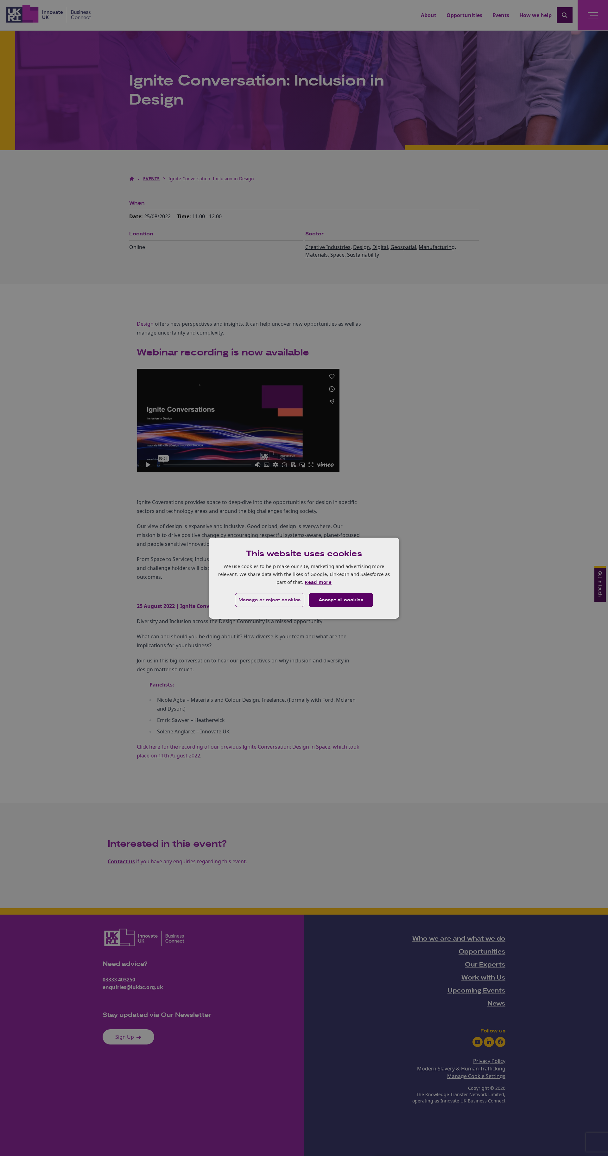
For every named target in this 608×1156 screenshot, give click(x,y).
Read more (318, 582)
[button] (270, 600)
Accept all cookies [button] (341, 600)
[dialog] (304, 577)
